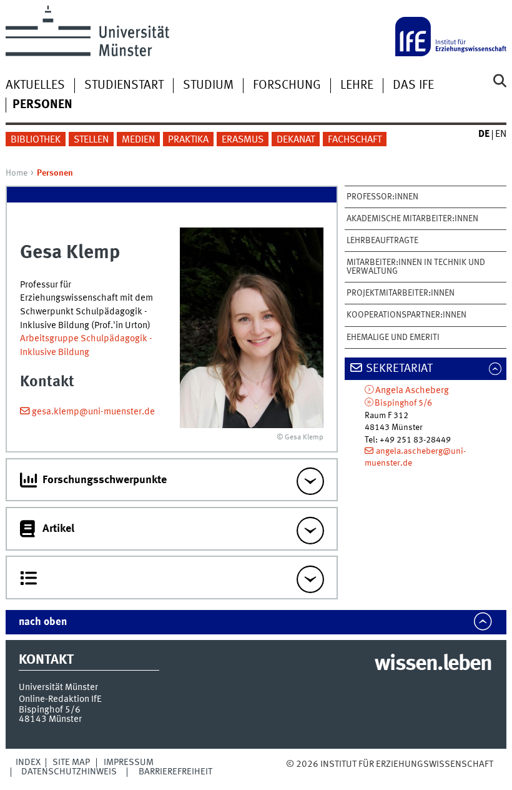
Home (16, 173)
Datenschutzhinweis (69, 772)
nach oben (43, 622)
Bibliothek (36, 140)
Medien (138, 140)
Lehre (356, 85)
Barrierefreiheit (175, 772)
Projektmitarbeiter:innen (401, 293)
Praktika (188, 140)
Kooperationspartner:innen (406, 315)
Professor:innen (382, 196)
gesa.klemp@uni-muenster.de (93, 412)
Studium (208, 85)
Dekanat (296, 140)
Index (28, 763)
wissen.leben (433, 664)
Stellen (91, 140)
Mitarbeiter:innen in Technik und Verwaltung (416, 267)
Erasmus (242, 140)
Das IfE (413, 85)
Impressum (129, 763)
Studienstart (124, 85)
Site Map (71, 763)
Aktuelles (35, 85)
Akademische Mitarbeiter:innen (412, 218)
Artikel (58, 528)
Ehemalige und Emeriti (393, 337)
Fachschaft (355, 140)
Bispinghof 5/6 (403, 403)
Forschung (287, 85)
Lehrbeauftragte (382, 240)
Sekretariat (399, 368)
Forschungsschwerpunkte (104, 480)
